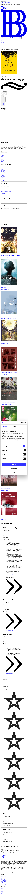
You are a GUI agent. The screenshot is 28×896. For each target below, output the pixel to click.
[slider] (14, 64)
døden (2, 156)
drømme (2, 157)
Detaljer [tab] (14, 426)
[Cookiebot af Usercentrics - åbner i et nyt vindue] (20, 422)
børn (2, 159)
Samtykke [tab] (5, 426)
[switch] (24, 450)
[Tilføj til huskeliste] (3, 104)
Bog (2, 92)
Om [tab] (23, 426)
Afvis (14, 472)
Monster (12, 574)
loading (2, 96)
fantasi (2, 161)
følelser (2, 160)
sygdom (2, 155)
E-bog (5, 92)
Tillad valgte (14, 468)
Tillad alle (14, 464)
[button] (14, 850)
